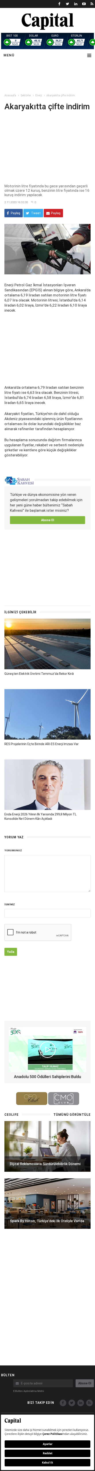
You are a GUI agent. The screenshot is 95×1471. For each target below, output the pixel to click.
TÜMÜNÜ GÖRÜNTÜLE (72, 1114)
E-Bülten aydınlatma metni (28, 1391)
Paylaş (15, 213)
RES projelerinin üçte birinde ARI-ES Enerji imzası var (41, 744)
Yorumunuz (13, 850)
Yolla (10, 952)
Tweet (35, 213)
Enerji (38, 95)
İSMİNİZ (9, 904)
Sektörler (26, 95)
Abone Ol (47, 520)
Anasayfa (10, 95)
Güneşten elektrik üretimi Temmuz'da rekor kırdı (39, 673)
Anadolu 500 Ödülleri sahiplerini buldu (47, 1076)
